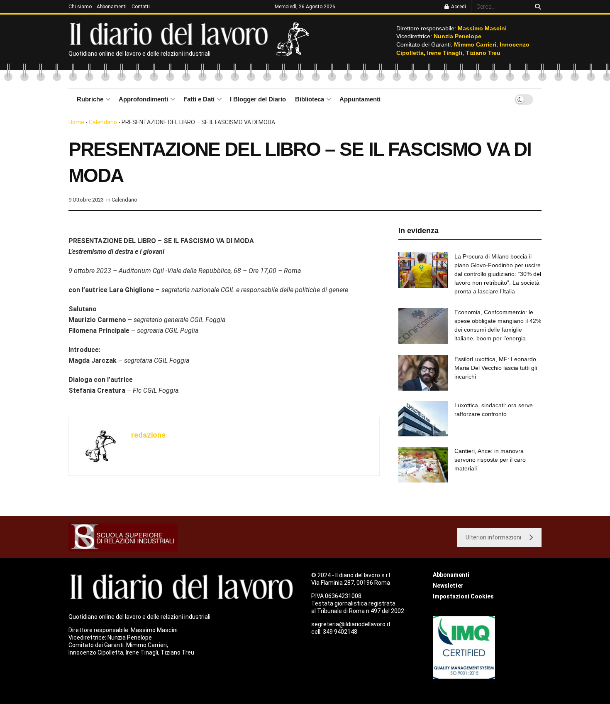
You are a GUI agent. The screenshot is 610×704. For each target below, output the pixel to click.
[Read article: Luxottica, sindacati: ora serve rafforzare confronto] (423, 419)
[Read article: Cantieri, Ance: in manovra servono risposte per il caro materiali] (423, 464)
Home (76, 122)
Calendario (103, 122)
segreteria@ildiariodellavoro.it (350, 624)
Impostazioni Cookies (463, 596)
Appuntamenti (360, 99)
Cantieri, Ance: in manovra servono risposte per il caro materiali (490, 460)
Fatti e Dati (199, 99)
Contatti (141, 7)
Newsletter (448, 585)
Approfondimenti (143, 99)
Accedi (458, 7)
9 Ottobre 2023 (86, 200)
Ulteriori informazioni (493, 537)
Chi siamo (80, 7)
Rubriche (90, 99)
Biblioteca (309, 99)
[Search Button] (536, 6)
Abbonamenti (112, 7)
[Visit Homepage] (170, 33)
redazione (148, 435)
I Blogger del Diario (258, 99)
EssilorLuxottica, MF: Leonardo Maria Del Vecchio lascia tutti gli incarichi (495, 368)
